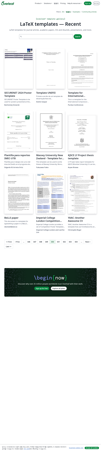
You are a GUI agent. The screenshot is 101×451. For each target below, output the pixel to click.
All (63, 12)
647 (34, 242)
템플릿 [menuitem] (56, 3)
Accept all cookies (92, 448)
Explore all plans (58, 288)
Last (8, 246)
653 (70, 242)
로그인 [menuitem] (96, 3)
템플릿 (68, 12)
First (9, 242)
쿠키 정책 (27, 449)
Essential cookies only (76, 448)
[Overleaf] (7, 3)
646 (29, 242)
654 (76, 242)
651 (58, 242)
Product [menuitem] (38, 3)
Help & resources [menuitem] (73, 3)
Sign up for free (42, 288)
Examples (76, 12)
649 (46, 242)
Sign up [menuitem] (88, 3)
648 (40, 242)
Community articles (89, 12)
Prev (17, 242)
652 (64, 242)
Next (87, 242)
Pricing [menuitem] (63, 3)
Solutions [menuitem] (47, 3)
